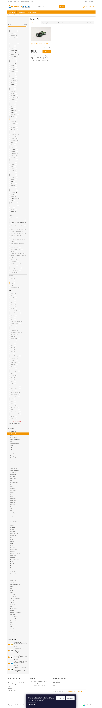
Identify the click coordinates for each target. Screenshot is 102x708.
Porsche (14, 157)
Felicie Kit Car (15, 310)
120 (13, 379)
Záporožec (14, 205)
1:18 (13, 278)
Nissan (13, 142)
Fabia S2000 (15, 362)
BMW (13, 63)
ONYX (11, 570)
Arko (11, 447)
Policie (13, 241)
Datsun (13, 78)
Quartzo (12, 582)
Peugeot (14, 151)
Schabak (12, 594)
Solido (11, 606)
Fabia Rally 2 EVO (16, 321)
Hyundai (14, 95)
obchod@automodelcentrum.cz (40, 681)
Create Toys (13, 472)
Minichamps (13, 547)
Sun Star (12, 614)
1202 (13, 401)
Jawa (13, 104)
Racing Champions (15, 584)
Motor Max (13, 555)
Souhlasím (70, 698)
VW (13, 200)
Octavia (14, 325)
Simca (13, 168)
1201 (13, 317)
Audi (13, 52)
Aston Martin (15, 50)
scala (13, 366)
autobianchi (15, 54)
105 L (13, 295)
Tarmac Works (14, 616)
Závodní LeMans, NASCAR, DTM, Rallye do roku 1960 (18, 228)
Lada (13, 108)
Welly (11, 624)
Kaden (12, 525)
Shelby (13, 164)
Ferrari (13, 84)
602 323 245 (35, 683)
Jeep (13, 106)
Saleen (13, 162)
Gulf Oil (14, 259)
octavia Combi (15, 323)
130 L (13, 306)
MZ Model (12, 561)
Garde (13, 328)
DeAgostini (13, 474)
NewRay (12, 565)
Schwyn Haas (13, 596)
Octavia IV (14, 407)
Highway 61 (13, 498)
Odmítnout (61, 698)
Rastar (12, 586)
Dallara (13, 76)
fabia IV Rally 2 (15, 388)
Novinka (14, 35)
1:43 (13, 283)
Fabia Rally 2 (15, 396)
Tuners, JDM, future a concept (18, 256)
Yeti (13, 336)
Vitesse (12, 622)
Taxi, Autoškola (15, 247)
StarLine (12, 610)
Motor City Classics (15, 553)
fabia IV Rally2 (15, 386)
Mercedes (14, 129)
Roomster (14, 358)
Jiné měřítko (15, 287)
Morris (13, 136)
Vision (13, 405)
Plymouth (14, 153)
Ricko (11, 590)
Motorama (12, 557)
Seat (13, 166)
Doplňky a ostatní (16, 268)
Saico (11, 592)
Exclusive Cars (14, 482)
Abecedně (71, 22)
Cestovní (14, 217)
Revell (11, 588)
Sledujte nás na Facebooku (39, 685)
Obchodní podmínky (13, 681)
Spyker (13, 172)
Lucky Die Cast (14, 533)
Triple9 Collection (14, 618)
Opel (13, 144)
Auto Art (12, 451)
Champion (12, 504)
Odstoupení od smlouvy (14, 686)
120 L (13, 304)
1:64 (13, 285)
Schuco (12, 600)
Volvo (13, 196)
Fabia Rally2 (15, 394)
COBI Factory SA (14, 470)
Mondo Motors (13, 549)
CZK (85, 1)
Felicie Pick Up (15, 356)
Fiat (13, 86)
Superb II (14, 360)
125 (12, 353)
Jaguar (13, 101)
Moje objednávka (12, 690)
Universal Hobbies (14, 620)
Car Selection (13, 460)
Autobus (14, 265)
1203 (13, 319)
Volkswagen (15, 198)
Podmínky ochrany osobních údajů (16, 683)
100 (13, 351)
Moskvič (14, 138)
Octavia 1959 (15, 371)
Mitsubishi (14, 140)
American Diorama (14, 443)
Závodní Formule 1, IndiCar (17, 236)
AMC (13, 46)
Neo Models (13, 563)
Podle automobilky (13, 635)
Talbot (13, 179)
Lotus (13, 119)
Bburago (12, 455)
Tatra (13, 181)
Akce (13, 33)
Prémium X (13, 578)
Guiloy (11, 494)
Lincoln (13, 117)
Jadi (11, 515)
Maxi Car (12, 543)
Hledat (62, 6)
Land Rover (14, 114)
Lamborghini (15, 110)
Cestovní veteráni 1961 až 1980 (18, 223)
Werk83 (12, 631)
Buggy (13, 67)
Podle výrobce (12, 433)
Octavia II (14, 334)
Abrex (11, 435)
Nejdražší (53, 22)
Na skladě (14, 31)
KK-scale (12, 527)
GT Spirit (12, 488)
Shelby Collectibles (15, 598)
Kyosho (12, 529)
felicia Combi (15, 338)
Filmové (14, 251)
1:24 (13, 280)
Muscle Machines (14, 559)
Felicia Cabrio (15, 392)
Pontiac (14, 155)
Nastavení (32, 704)
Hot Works (12, 502)
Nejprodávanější (62, 22)
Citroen (14, 71)
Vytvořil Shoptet (90, 704)
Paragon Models (14, 574)
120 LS (13, 297)
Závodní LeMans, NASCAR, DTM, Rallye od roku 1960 (18, 232)
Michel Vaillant (15, 270)
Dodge (13, 82)
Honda (13, 93)
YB (11, 627)
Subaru (13, 175)
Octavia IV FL (15, 409)
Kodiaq (13, 368)
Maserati (14, 123)
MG (13, 132)
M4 (11, 537)
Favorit (13, 315)
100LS (13, 418)
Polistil (12, 576)
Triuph (13, 187)
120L (13, 345)
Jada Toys (12, 512)
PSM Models (13, 580)
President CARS (16, 263)
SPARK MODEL (14, 608)
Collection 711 (13, 468)
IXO (11, 511)
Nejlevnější (44, 22)
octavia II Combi (16, 414)
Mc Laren (14, 127)
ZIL (12, 207)
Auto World (13, 453)
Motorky (14, 272)
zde (42, 700)
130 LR (13, 308)
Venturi (13, 194)
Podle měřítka (12, 431)
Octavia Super (15, 411)
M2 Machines (13, 535)
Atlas (11, 449)
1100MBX (14, 364)
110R (13, 383)
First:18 (12, 484)
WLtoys (12, 633)
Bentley (14, 61)
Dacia (13, 74)
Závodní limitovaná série (18, 239)
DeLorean (14, 80)
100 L (13, 293)
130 (13, 377)
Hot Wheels (13, 500)
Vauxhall (14, 190)
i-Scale (12, 508)
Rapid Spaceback (16, 332)
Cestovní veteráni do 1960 (18, 220)
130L (13, 381)
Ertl (11, 480)
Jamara (12, 519)
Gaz (13, 91)
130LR (13, 375)
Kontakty (10, 688)
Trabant (14, 185)
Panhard (14, 149)
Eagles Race (13, 478)
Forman (14, 340)
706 (13, 399)
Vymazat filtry (17, 421)
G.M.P (11, 486)
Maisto (12, 541)
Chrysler (14, 99)
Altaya (12, 441)
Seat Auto (12, 602)
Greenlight (12, 492)
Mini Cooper (15, 134)
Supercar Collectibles (15, 612)
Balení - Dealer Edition (17, 253)
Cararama (12, 462)
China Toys (13, 506)
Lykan (13, 121)
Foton (13, 211)
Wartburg (14, 202)
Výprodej (14, 37)
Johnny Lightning (14, 521)
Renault (14, 159)
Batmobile (14, 56)
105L (13, 373)
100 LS (13, 416)
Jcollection (13, 517)
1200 (13, 302)
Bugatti (13, 65)
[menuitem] (11, 12)
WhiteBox (12, 629)
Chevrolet (14, 97)
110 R (13, 300)
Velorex (14, 192)
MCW (11, 539)
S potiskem (14, 261)
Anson (11, 445)
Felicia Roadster (16, 313)
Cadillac (14, 69)
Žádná (13, 209)
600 (13, 347)
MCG (11, 545)
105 (13, 349)
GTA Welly (13, 490)
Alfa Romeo (14, 43)
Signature (12, 604)
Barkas (13, 58)
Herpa (11, 496)
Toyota (13, 183)
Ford (13, 89)
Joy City (12, 523)
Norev (11, 567)
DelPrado (12, 476)
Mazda (13, 125)
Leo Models (13, 531)
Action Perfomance (15, 439)
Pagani (13, 147)
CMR (11, 466)
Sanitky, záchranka (16, 249)
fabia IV (14, 390)
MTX (13, 343)
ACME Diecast (13, 437)
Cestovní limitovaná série (18, 225)
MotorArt (12, 551)
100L (13, 403)
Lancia (13, 112)
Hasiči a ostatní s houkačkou (18, 244)
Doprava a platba (12, 684)
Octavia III (14, 330)
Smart (13, 170)
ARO (13, 48)
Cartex (12, 464)
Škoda (14, 177)
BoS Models (13, 458)
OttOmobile (13, 572)
